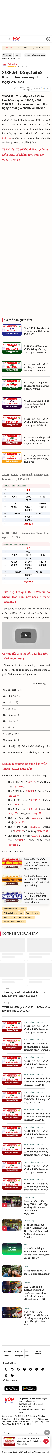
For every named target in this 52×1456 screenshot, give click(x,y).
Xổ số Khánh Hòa (26, 917)
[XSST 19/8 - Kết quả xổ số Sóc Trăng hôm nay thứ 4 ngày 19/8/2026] (12, 348)
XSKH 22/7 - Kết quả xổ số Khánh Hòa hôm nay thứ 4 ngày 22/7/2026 (36, 1169)
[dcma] (43, 1369)
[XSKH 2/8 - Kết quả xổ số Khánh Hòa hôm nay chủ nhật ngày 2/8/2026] (12, 1114)
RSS (26, 1351)
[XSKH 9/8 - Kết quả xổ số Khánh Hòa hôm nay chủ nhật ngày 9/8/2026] (12, 1079)
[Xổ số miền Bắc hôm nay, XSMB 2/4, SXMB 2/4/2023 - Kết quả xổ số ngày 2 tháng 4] (12, 897)
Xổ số (18, 55)
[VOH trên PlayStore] (29, 1389)
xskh (24, 909)
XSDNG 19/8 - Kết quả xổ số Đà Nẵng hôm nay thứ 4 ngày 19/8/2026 (37, 440)
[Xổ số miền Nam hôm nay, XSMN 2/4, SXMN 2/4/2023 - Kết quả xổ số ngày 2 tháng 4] (12, 863)
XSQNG (17, 831)
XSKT (35, 835)
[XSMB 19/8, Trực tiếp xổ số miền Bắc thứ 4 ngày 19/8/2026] (12, 457)
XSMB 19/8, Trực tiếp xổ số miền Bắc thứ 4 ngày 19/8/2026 (36, 458)
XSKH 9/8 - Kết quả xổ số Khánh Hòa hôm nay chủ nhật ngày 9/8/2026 (37, 1081)
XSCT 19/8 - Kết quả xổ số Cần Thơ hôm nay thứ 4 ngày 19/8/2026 (36, 385)
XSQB (35, 813)
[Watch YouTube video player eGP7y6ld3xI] (26, 635)
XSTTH (17, 786)
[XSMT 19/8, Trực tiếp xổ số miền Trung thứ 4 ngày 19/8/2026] (12, 403)
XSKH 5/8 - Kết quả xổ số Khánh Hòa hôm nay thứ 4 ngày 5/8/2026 (37, 1099)
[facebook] (6, 1369)
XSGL (35, 817)
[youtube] (12, 1369)
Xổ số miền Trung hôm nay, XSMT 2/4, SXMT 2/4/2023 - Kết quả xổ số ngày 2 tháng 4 (36, 880)
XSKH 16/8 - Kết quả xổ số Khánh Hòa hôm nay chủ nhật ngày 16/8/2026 (37, 1046)
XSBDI (31, 808)
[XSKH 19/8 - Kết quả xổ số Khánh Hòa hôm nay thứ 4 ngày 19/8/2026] (12, 421)
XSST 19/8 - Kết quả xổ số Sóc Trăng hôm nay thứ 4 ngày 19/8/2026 (35, 349)
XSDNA (33, 799)
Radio (26, 1244)
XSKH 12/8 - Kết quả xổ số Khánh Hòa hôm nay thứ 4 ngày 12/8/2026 (36, 1064)
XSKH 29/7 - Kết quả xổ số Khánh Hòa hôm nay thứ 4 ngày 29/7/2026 (36, 1134)
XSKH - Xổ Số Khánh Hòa (11, 59)
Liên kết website (38, 1352)
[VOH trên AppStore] (12, 1389)
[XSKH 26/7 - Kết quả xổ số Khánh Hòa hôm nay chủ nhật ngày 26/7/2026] (12, 1149)
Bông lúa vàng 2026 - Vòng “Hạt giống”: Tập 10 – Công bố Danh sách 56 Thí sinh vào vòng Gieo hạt (36, 1231)
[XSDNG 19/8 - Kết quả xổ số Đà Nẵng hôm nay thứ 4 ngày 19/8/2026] (12, 439)
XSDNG (33, 826)
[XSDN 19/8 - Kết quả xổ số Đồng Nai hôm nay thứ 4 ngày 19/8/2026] (12, 366)
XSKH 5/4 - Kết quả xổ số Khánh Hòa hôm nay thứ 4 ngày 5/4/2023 (26, 1008)
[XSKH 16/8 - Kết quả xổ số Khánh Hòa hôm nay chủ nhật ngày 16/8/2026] (12, 1044)
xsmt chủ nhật (32, 913)
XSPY (29, 782)
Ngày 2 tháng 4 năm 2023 (15, 922)
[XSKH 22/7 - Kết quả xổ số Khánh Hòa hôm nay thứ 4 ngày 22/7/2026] (12, 1166)
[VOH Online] (16, 39)
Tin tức (8, 55)
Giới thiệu (6, 1433)
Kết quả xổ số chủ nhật (13, 913)
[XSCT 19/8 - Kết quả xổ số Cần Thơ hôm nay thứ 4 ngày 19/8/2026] (12, 384)
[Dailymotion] (12, 1376)
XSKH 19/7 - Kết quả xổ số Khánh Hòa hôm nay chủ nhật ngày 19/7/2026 (37, 1186)
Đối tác (6, 1356)
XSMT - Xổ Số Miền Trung (35, 55)
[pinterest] (24, 1369)
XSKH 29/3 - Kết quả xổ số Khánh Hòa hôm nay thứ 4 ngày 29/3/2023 (23, 994)
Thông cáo (19, 1356)
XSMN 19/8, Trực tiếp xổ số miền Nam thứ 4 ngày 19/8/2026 (36, 331)
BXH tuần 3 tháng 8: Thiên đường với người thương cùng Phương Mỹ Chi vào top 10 (37, 1253)
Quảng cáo (7, 1351)
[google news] (37, 1369)
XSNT (19, 822)
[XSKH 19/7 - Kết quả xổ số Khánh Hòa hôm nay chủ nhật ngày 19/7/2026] (12, 1184)
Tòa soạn (18, 1351)
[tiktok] (18, 1369)
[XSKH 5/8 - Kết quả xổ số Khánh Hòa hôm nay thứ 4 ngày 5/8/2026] (12, 1096)
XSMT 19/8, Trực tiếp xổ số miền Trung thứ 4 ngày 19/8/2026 (36, 403)
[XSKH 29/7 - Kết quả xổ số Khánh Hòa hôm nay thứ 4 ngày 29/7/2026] (12, 1131)
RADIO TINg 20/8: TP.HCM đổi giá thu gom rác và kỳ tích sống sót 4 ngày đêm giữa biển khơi (36, 1318)
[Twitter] (6, 1376)
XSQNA (12, 795)
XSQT (11, 813)
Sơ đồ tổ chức (31, 1433)
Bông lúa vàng (29, 1197)
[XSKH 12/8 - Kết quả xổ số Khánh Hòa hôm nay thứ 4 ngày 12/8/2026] (12, 1061)
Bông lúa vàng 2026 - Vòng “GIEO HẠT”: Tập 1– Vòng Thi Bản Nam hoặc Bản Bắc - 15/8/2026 (36, 1207)
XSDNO (41, 831)
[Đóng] (48, 1437)
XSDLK (29, 791)
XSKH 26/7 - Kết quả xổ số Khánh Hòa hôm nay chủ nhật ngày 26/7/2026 (37, 1151)
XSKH (5, 137)
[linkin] (30, 1369)
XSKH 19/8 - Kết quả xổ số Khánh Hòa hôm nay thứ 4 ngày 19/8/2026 (36, 422)
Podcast (27, 1283)
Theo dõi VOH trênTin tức (39, 88)
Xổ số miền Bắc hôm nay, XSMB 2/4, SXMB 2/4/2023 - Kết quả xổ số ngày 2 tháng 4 (36, 897)
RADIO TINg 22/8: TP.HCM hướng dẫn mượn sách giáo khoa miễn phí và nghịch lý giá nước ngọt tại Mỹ (35, 1293)
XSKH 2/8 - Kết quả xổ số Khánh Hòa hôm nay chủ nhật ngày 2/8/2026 (37, 1116)
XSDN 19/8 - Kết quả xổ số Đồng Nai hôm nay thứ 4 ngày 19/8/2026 (36, 367)
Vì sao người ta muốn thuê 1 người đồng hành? (37, 1272)
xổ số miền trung (11, 909)
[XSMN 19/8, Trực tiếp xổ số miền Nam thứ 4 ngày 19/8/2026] (12, 330)
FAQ (27, 1356)
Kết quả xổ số (10, 917)
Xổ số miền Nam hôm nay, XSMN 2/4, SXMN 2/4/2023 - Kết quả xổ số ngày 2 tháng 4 (36, 864)
